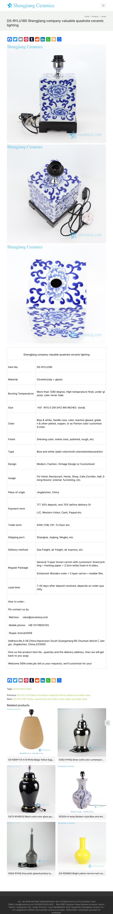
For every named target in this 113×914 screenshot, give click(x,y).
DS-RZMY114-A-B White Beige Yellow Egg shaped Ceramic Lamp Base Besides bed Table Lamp (31, 759)
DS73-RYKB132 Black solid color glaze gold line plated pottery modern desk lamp (31, 816)
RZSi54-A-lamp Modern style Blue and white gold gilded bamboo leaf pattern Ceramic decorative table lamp (82, 816)
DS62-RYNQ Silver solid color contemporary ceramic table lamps (82, 759)
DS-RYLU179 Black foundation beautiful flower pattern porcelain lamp (53, 695)
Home (87, 16)
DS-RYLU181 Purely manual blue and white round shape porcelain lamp (50, 699)
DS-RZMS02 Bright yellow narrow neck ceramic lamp (82, 873)
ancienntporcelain (22, 688)
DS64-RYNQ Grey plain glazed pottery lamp (31, 873)
